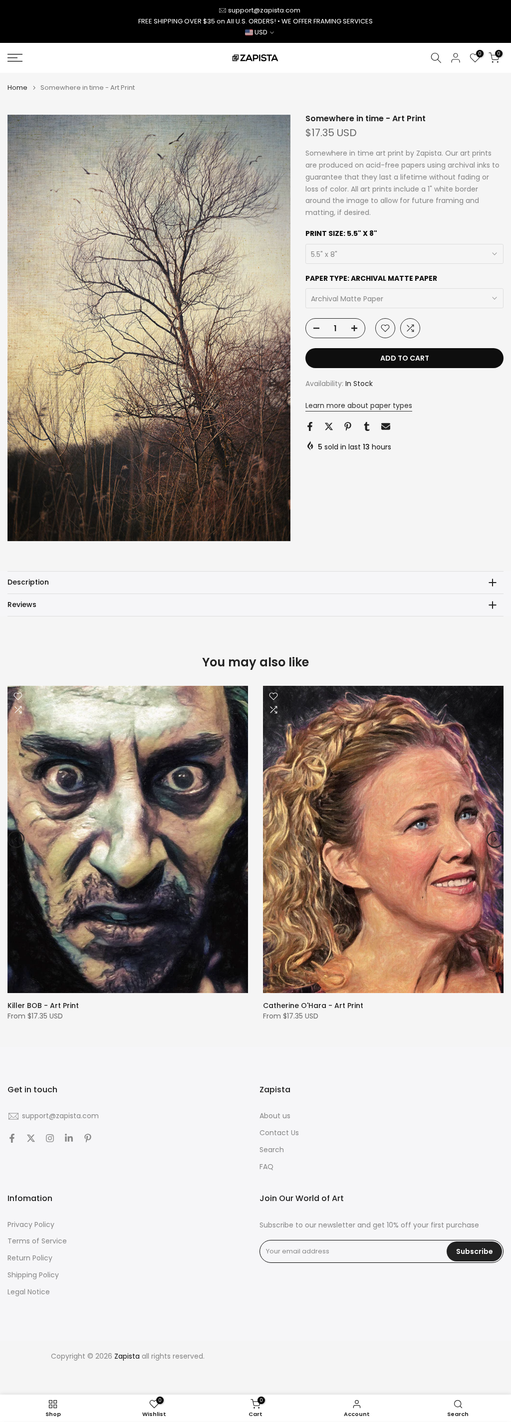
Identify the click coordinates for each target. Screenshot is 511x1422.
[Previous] (15, 839)
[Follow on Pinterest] (87, 1138)
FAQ (266, 1167)
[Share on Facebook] (309, 426)
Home (17, 87)
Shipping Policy (33, 1275)
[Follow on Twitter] (30, 1138)
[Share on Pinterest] (347, 426)
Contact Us (279, 1133)
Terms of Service (37, 1241)
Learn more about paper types (358, 405)
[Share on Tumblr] (366, 426)
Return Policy (29, 1258)
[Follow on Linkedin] (68, 1138)
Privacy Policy (30, 1224)
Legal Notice (28, 1292)
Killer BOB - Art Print (43, 1006)
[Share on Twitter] (328, 426)
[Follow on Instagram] (49, 1138)
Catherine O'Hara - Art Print (313, 1006)
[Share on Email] (385, 426)
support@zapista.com (264, 10)
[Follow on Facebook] (11, 1138)
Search (271, 1150)
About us (274, 1116)
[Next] (495, 839)
